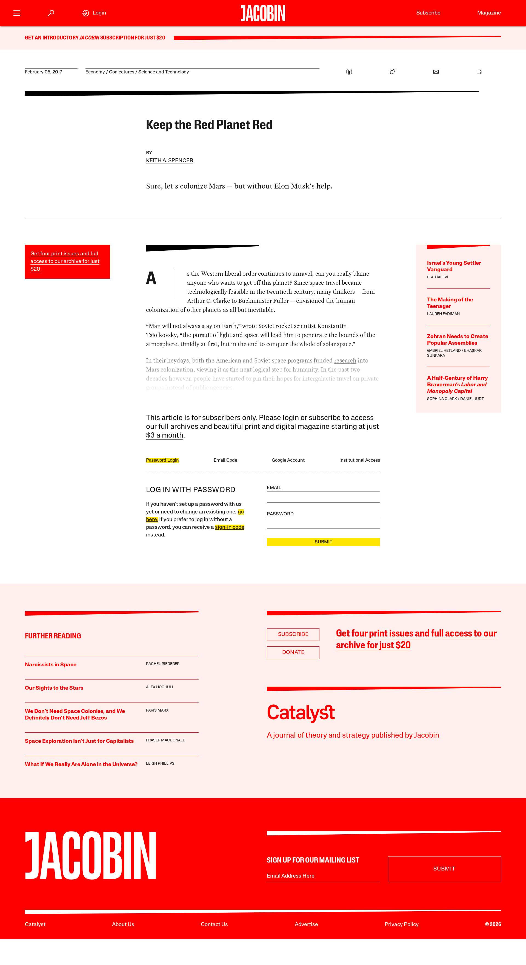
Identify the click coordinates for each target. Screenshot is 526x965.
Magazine (489, 13)
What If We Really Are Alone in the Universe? (81, 764)
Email (274, 488)
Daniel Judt (472, 399)
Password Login (162, 460)
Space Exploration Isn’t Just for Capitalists (79, 741)
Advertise (306, 924)
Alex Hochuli (159, 687)
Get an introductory (52, 38)
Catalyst (35, 924)
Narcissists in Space (50, 665)
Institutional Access (359, 460)
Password (280, 514)
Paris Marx (157, 711)
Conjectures (121, 72)
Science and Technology (163, 72)
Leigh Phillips (160, 764)
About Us (123, 924)
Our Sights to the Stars (54, 688)
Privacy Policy (402, 924)
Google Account (288, 460)
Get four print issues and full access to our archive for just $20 (64, 261)
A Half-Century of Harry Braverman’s (457, 385)
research (345, 360)
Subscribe (428, 13)
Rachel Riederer (162, 664)
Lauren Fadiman (443, 314)
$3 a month (164, 435)
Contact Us (214, 924)
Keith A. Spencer (169, 161)
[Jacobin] (263, 13)
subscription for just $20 (132, 38)
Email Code (225, 460)
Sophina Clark (442, 399)
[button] (16, 12)
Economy (95, 72)
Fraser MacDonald (165, 740)
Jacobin (89, 38)
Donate (293, 652)
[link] (94, 13)
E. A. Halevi (437, 277)
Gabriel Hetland (444, 351)
